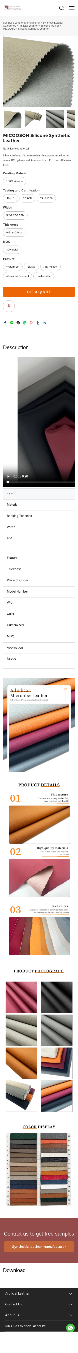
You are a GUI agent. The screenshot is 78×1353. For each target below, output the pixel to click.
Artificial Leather (28, 25)
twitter (18, 323)
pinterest (31, 323)
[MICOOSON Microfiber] (70, 1328)
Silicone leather (50, 25)
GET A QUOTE (39, 292)
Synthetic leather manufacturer (39, 1247)
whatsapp (25, 323)
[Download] (9, 306)
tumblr (38, 323)
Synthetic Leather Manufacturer (21, 22)
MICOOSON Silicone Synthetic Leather (26, 28)
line (12, 323)
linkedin (44, 323)
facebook (5, 323)
